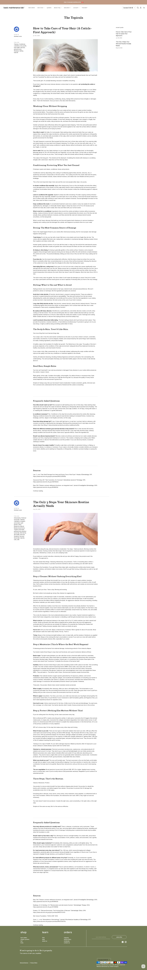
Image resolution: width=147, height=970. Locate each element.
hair (22, 941)
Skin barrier (23, 533)
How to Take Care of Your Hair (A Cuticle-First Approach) (62, 30)
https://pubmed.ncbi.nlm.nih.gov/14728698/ (45, 907)
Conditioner (22, 44)
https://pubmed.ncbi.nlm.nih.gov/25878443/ (46, 482)
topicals (16, 52)
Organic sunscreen (19, 529)
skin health (17, 534)
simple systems (25, 939)
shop (24, 932)
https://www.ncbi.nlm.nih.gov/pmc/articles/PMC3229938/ (49, 476)
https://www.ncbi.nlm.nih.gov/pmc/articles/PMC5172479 (49, 912)
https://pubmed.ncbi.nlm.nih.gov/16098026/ (45, 487)
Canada (128, 8)
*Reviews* (84, 7)
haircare (22, 47)
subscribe (119, 937)
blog (43, 939)
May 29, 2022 (36, 509)
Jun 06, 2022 (36, 35)
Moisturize (16, 526)
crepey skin (46, 720)
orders (68, 932)
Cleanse (16, 44)
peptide (81, 793)
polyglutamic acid (73, 670)
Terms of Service (24, 962)
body (22, 942)
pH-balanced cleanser (50, 620)
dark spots (71, 718)
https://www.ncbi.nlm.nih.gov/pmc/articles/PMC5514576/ (49, 921)
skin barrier (39, 596)
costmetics (17, 46)
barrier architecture (58, 337)
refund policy (67, 939)
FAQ (43, 937)
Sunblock (16, 536)
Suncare (21, 536)
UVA (15, 539)
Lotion (19, 524)
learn (45, 932)
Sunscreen (17, 538)
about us (44, 941)
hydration (35, 569)
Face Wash (38, 127)
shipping (66, 937)
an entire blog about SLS (46, 117)
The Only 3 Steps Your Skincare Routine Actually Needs (61, 504)
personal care (17, 49)
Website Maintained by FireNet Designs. (108, 966)
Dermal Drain (87, 722)
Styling (21, 51)
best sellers (24, 937)
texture (49, 569)
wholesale (67, 941)
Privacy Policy (33, 962)
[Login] (141, 8)
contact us (67, 942)
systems (49, 7)
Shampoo (16, 51)
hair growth (23, 46)
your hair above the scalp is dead (57, 75)
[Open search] (138, 8)
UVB (18, 539)
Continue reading (38, 491)
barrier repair (90, 567)
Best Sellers (31, 7)
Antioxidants (17, 518)
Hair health (17, 47)
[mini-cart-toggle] (144, 8)
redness (41, 569)
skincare (22, 534)
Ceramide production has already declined (73, 606)
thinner (54, 698)
